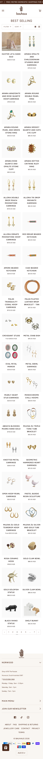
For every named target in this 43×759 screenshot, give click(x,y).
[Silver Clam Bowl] (31, 577)
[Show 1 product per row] (35, 26)
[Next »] (38, 632)
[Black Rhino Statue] (11, 608)
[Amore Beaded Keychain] (11, 255)
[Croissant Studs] (11, 323)
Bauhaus (20, 739)
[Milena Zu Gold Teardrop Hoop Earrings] (11, 512)
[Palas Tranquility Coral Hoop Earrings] (11, 286)
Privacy (36, 728)
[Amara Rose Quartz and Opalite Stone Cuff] (11, 148)
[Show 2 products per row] (39, 26)
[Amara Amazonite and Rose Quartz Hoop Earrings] (11, 80)
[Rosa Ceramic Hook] (11, 546)
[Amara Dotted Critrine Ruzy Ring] (31, 148)
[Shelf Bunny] (31, 608)
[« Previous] (4, 632)
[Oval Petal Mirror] (11, 351)
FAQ (15, 725)
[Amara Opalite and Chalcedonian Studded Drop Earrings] (31, 41)
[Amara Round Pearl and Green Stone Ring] (11, 114)
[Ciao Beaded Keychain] (31, 255)
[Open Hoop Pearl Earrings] (11, 481)
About (8, 725)
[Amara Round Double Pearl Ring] (31, 80)
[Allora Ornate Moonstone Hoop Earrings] (11, 221)
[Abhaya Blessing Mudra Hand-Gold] (11, 413)
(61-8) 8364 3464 (9, 679)
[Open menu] (5, 10)
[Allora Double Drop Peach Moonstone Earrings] (11, 185)
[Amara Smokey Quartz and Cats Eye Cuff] (31, 114)
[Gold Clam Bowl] (31, 546)
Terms (21, 732)
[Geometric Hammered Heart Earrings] (31, 447)
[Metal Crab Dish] (31, 323)
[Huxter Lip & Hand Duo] (11, 41)
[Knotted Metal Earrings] (11, 447)
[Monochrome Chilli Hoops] (31, 382)
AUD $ (20, 753)
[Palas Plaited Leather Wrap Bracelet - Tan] (31, 286)
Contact (25, 728)
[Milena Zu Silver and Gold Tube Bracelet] (31, 512)
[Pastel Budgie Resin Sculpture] (31, 481)
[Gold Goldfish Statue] (11, 577)
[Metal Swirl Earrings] (31, 351)
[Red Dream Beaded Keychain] (31, 221)
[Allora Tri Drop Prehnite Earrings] (31, 185)
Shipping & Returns (28, 725)
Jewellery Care (11, 728)
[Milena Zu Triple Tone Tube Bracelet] (31, 413)
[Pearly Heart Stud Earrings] (11, 382)
